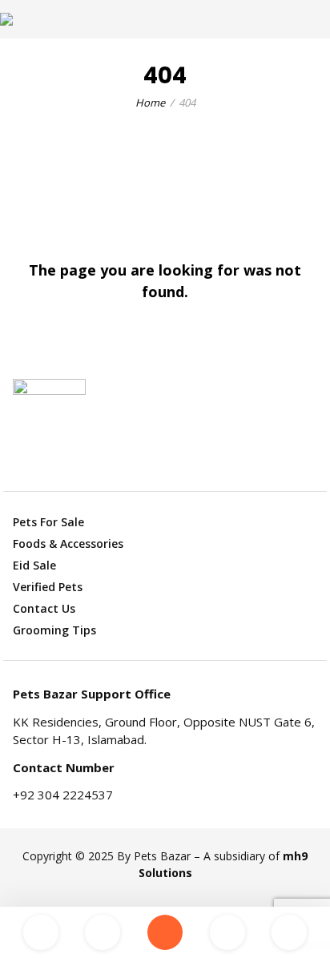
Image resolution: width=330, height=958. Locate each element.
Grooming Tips (54, 630)
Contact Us (44, 608)
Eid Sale (34, 565)
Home (150, 102)
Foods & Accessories (68, 543)
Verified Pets (47, 586)
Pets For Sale (48, 521)
